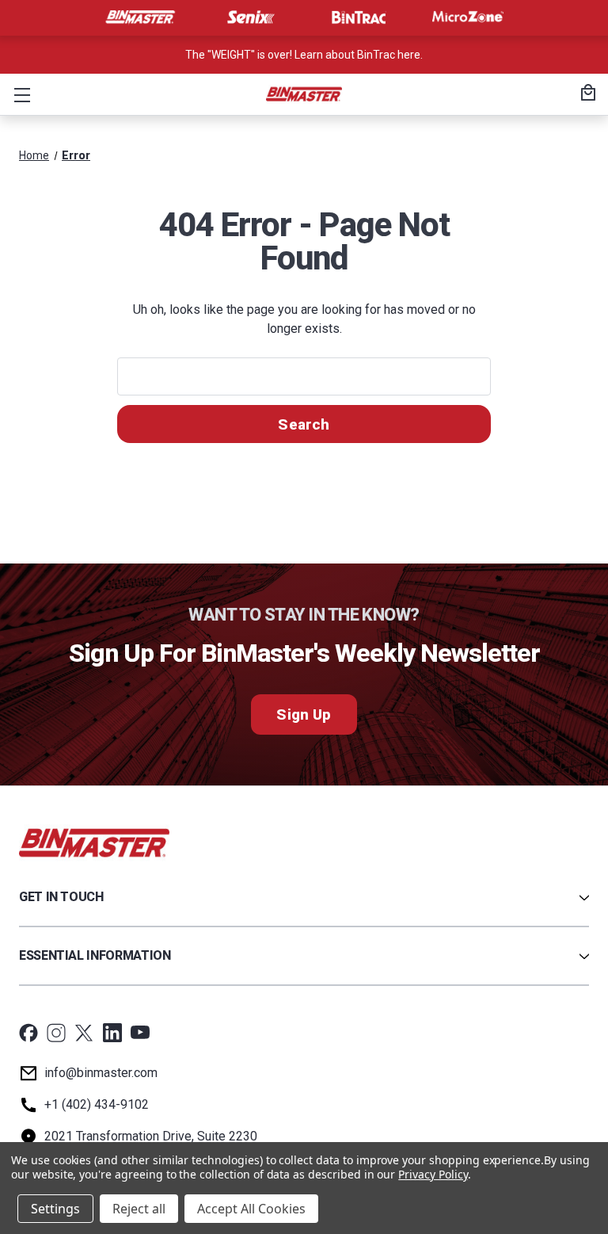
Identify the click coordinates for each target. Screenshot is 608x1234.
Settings (55, 1208)
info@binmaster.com (101, 1072)
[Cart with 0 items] (585, 94)
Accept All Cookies (251, 1208)
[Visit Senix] (249, 17)
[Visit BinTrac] (359, 17)
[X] (83, 1032)
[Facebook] (28, 1032)
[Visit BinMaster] (140, 17)
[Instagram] (56, 1032)
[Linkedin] (112, 1032)
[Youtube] (140, 1032)
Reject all (138, 1208)
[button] (19, 94)
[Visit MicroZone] (468, 17)
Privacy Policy (432, 1174)
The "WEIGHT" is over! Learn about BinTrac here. (304, 54)
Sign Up (303, 714)
